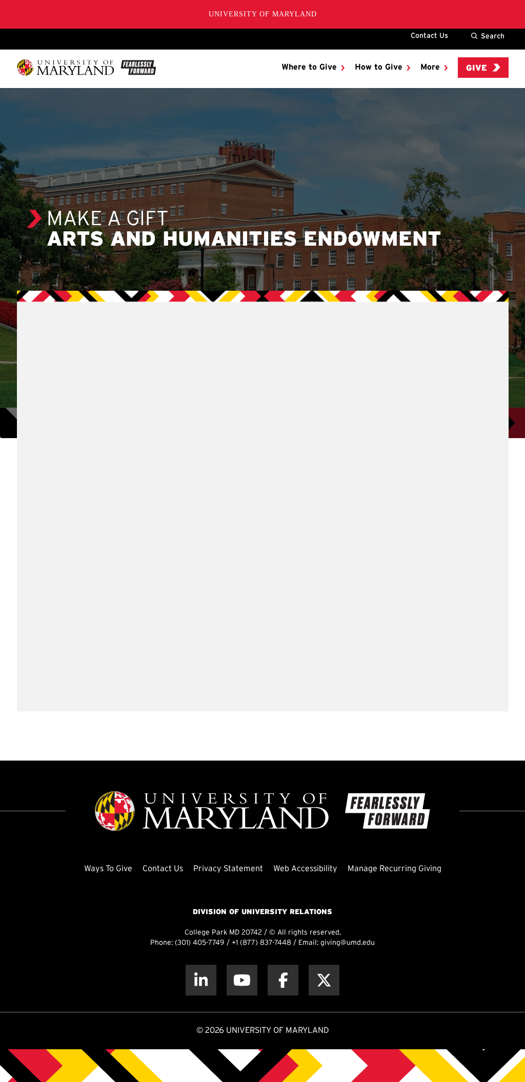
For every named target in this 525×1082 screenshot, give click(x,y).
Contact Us (429, 35)
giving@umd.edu (347, 943)
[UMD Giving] (86, 67)
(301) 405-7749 (200, 943)
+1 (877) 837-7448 (261, 943)
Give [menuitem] (476, 68)
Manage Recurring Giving (394, 869)
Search (492, 36)
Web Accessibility (305, 869)
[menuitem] (313, 67)
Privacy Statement (228, 869)
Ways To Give (108, 869)
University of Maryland (263, 14)
